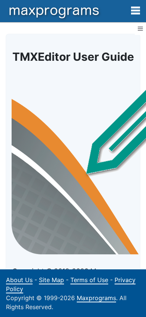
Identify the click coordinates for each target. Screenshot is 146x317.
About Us (19, 280)
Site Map (51, 280)
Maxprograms (96, 298)
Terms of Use (89, 280)
